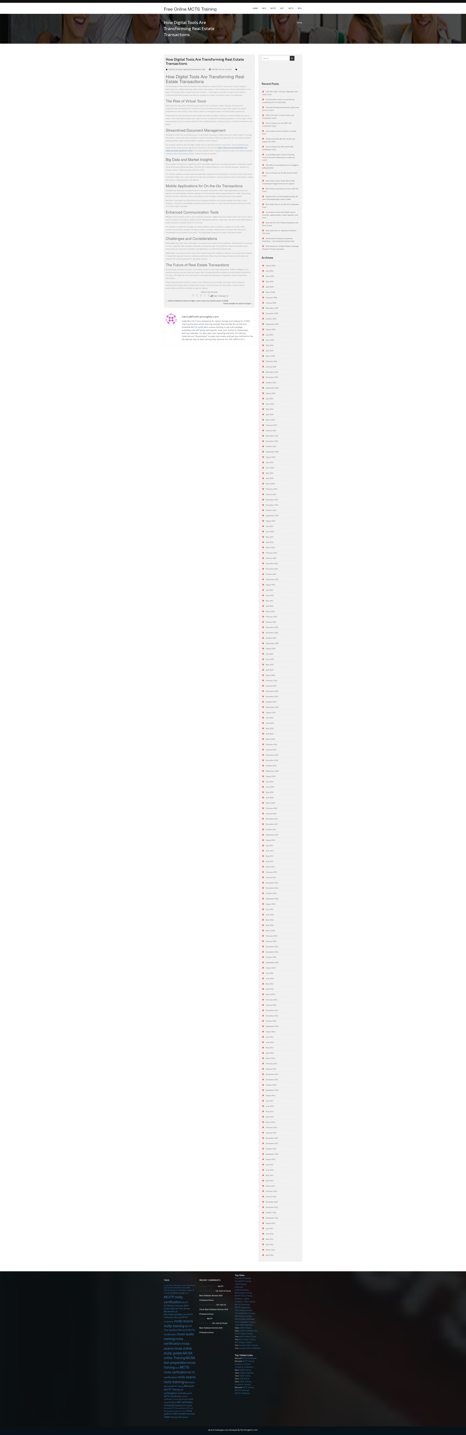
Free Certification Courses (245, 1313)
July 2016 (269, 909)
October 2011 (271, 1213)
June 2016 (270, 915)
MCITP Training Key (242, 1307)
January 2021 (271, 622)
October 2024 (271, 383)
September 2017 (272, 835)
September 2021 (272, 579)
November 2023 (272, 441)
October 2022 (271, 510)
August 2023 (270, 457)
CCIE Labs (239, 1287)
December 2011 (272, 1202)
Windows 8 (183, 1417)
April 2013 (270, 1117)
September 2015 (272, 962)
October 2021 (271, 574)
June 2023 (270, 468)
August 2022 (270, 521)
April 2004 (270, 1255)
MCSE (177, 1368)
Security (184, 1411)
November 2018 (272, 760)
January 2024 (271, 430)
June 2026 (270, 276)
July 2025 (269, 335)
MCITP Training (248, 1361)
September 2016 (272, 899)
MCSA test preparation (179, 1360)
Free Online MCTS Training (190, 8)
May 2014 (269, 1048)
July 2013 (269, 1101)
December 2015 (272, 947)
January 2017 (271, 877)
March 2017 (270, 867)
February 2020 (271, 680)
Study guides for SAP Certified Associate (179, 1412)
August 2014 (270, 1032)
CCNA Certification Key (248, 1330)
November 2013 (272, 1080)
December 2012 (272, 1138)
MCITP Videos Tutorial (247, 1336)
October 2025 (271, 319)
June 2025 (270, 340)
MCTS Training (248, 1387)
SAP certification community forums (178, 1403)
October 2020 (271, 638)
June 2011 (270, 1234)
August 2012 (270, 1159)
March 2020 (270, 675)
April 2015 (270, 989)
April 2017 (270, 861)
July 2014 (269, 1037)
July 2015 (269, 973)
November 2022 (272, 505)
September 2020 (272, 643)
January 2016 (271, 941)
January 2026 (271, 303)
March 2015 (270, 994)
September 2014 (272, 1026)
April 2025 (270, 351)
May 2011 (269, 1239)
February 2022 (271, 553)
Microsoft (189, 1382)
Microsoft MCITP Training (174, 1386)
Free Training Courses (243, 1310)
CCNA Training (240, 1284)
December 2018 (272, 755)
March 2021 (270, 611)
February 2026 (271, 298)
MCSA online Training (178, 1355)
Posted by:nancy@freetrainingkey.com (187, 69)
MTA (299, 8)
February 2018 (271, 808)
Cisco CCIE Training (188, 1285)
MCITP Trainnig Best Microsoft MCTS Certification (179, 1330)
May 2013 (269, 1111)
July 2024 (269, 399)
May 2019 (269, 728)
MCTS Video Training (247, 1339)
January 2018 (271, 814)
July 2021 (269, 590)
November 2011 (272, 1207)
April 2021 (270, 606)
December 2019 (272, 691)
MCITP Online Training (243, 1295)
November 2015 (272, 952)
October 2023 (271, 446)
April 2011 (269, 1244)
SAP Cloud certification (178, 1408)
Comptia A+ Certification (178, 1290)
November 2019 (272, 696)
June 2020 (270, 659)
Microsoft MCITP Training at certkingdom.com (179, 1389)
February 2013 (271, 1127)
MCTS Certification (249, 1358)
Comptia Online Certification (249, 1348)
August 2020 (270, 649)
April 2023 (270, 478)
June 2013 (270, 1106)
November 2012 (272, 1143)
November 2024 (272, 377)
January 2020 (271, 686)
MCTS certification (200, 327)
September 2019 (272, 707)
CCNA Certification (242, 1290)
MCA (264, 8)
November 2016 (272, 888)
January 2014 (271, 1069)
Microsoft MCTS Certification (178, 1395)
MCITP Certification (242, 1393)
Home (255, 8)
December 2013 (272, 1074)
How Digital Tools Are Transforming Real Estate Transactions (205, 61)
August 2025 (270, 329)
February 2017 (271, 872)
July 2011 (269, 1228)
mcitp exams (183, 1320)
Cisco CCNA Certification (172, 1288)
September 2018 (272, 771)
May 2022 (269, 537)
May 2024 (269, 409)
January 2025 (271, 367)
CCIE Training (245, 1375)
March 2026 (270, 292)
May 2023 (269, 473)
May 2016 (269, 920)
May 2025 (269, 345)
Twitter (167, 1416)
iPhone (187, 1293)
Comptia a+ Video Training (245, 1301)
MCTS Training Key (242, 1304)
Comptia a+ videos (242, 1298)
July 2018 (269, 782)
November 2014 (272, 1016)
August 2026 (270, 266)
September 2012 (272, 1154)
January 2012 (271, 1197)
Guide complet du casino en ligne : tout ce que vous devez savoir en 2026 (197, 301)
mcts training (174, 1381)
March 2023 (270, 484)
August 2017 (270, 840)
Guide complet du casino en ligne (238, 303)
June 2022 (270, 532)
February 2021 (271, 617)
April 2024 (270, 414)
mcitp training (174, 1325)
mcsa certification (173, 1341)
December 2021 (272, 563)
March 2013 (270, 1122)
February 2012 (271, 1191)
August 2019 (270, 712)
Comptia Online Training (248, 1345)
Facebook (174, 1292)
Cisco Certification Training (245, 1322)
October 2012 (271, 1149)
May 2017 (269, 856)
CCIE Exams (244, 1378)
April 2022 (270, 542)
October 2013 (271, 1085)
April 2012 (270, 1181)
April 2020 (270, 670)
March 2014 (270, 1058)
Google (181, 1293)
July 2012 (269, 1165)
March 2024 (270, 420)
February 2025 (271, 361)
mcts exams (187, 1376)
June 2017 (270, 851)
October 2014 (271, 1021)
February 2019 (271, 744)
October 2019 (271, 702)
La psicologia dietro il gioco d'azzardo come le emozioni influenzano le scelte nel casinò (278, 157)
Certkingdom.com (249, 1429)
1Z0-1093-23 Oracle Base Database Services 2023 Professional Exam (215, 1295)
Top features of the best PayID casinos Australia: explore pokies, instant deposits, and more (280, 215)
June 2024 (270, 404)
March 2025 (270, 356)
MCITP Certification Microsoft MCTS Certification (178, 1318)
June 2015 (270, 978)
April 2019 (270, 734)
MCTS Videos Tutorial (243, 1342)
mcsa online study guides (178, 1350)
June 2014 (270, 1042)
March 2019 (270, 739)
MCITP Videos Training (244, 1333)
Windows (174, 1417)
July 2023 (269, 462)
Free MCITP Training (243, 1281)
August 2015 (270, 968)
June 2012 (270, 1170)
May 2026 (269, 281)
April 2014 (270, 1053)
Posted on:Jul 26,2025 (222, 69)
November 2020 (272, 633)
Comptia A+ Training (242, 1364)
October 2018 (271, 766)
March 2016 (270, 931)
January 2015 (271, 1005)
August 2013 (270, 1095)
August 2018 (270, 776)
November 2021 (272, 569)
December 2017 (272, 819)
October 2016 (271, 893)
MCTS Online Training (243, 1293)
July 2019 (269, 718)
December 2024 (272, 372)
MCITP (273, 8)
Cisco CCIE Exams (175, 1285)
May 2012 (269, 1175)
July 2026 (269, 271)
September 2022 (272, 516)
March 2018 (270, 803)
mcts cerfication (175, 1371)
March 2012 (270, 1186)
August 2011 (270, 1223)
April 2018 (270, 798)
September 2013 (272, 1090)
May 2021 (269, 601)
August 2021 (270, 585)
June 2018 (270, 787)
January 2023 (271, 494)
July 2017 (269, 845)
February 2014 (271, 1064)
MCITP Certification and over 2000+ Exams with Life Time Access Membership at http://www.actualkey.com (177, 1308)
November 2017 (272, 824)
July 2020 (269, 654)
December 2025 (272, 308)
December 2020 (272, 627)
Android (166, 1285)
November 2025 (272, 313)
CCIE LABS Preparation (244, 1325)
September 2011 (272, 1218)
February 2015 (271, 1000)
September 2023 (272, 452)
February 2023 (271, 489)
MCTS (291, 8)
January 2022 (271, 558)
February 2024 (271, 425)
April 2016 (270, 925)
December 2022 (272, 500)
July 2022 (269, 526)
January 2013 (271, 1133)
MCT (282, 8)
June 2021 (270, 595)
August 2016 (270, 904)
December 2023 (272, 436)
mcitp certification (173, 1299)
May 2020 (269, 665)
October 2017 (271, 829)
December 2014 (272, 1010)
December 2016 (272, 883)
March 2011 (270, 1250)
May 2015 (269, 984)
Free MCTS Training (242, 1278)
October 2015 (271, 957)
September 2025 (272, 324)
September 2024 (272, 388)
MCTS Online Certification (245, 1319)
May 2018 (269, 792)
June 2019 (270, 723)
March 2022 (270, 547)
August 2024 (270, 393)
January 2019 (271, 750)
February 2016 (271, 936)
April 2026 (270, 287)
